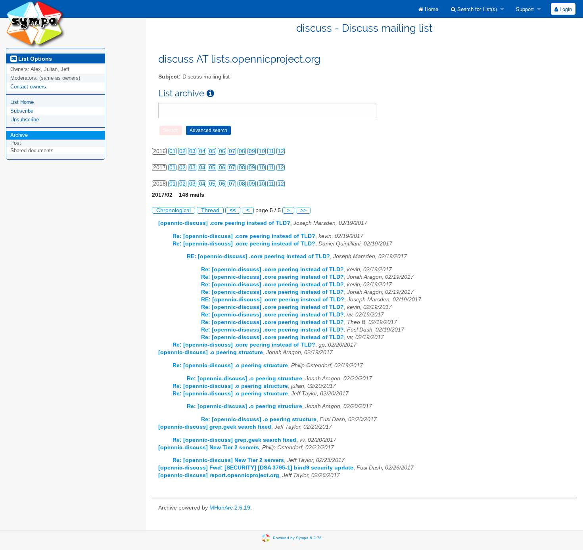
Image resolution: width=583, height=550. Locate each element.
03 (192, 151)
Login (565, 9)
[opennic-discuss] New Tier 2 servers (208, 447)
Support (524, 9)
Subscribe (21, 111)
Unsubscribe (24, 120)
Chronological (173, 210)
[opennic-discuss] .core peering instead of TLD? (224, 223)
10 (262, 151)
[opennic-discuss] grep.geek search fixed (214, 427)
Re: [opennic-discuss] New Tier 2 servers (228, 460)
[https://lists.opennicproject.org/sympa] (35, 24)
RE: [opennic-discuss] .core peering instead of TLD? (258, 256)
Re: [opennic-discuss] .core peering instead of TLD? (244, 236)
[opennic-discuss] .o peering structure (210, 352)
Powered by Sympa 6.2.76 (297, 537)
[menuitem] (428, 9)
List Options (34, 59)
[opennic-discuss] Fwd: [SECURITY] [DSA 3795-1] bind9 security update (255, 468)
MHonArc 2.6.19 (229, 508)
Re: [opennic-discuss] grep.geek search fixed (234, 440)
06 (222, 151)
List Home (22, 102)
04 (202, 151)
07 (232, 151)
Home (430, 9)
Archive (19, 135)
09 (252, 151)
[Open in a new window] (210, 93)
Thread (210, 210)
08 (242, 151)
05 (212, 151)
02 (182, 151)
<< (233, 210)
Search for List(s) (476, 9)
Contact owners (28, 87)
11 (271, 151)
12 (281, 151)
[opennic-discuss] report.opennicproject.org (218, 475)
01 (172, 151)
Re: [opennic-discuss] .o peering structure (230, 365)
